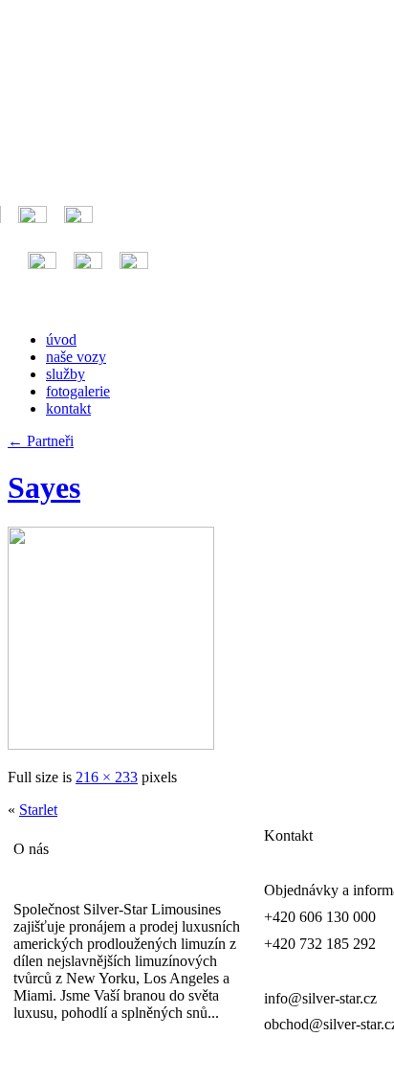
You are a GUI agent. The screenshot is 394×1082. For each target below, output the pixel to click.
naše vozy (76, 357)
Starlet (38, 809)
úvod (61, 339)
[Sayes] (111, 744)
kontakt (68, 408)
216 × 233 (107, 777)
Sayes (44, 487)
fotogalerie (78, 391)
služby (65, 374)
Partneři (41, 441)
